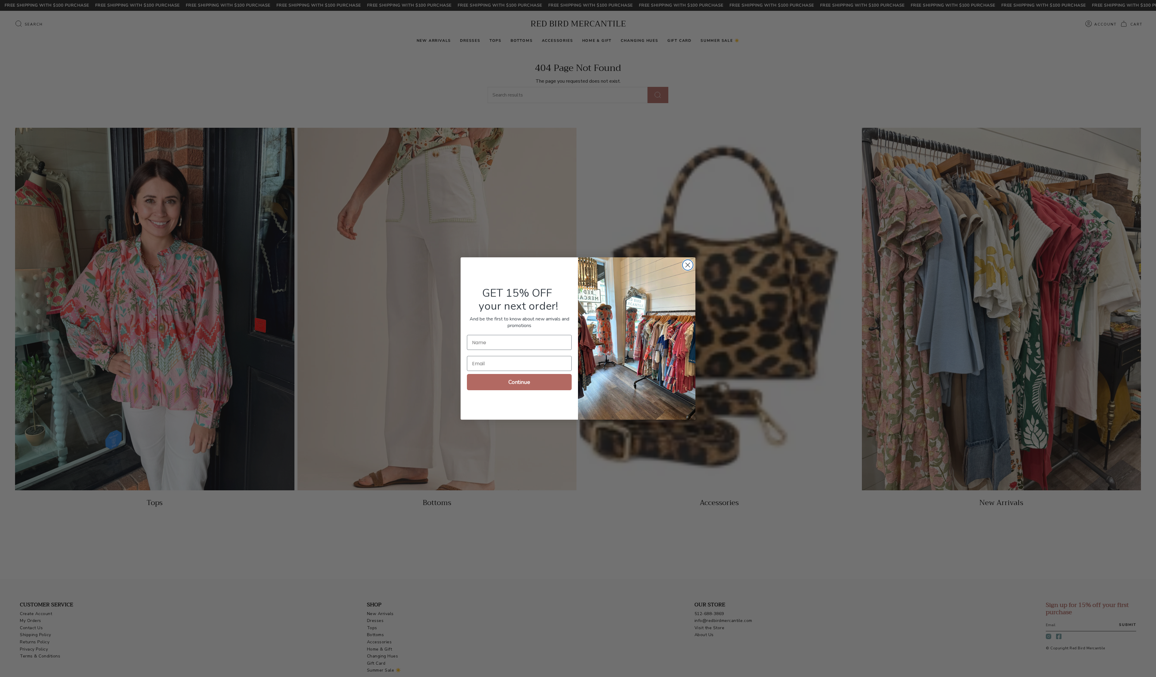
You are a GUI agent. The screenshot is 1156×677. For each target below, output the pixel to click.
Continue (519, 382)
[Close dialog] (687, 265)
